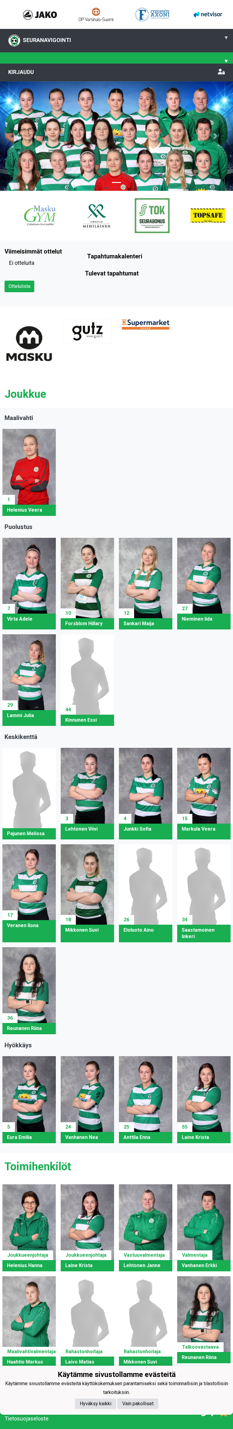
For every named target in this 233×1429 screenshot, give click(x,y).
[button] (17, 136)
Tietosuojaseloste (27, 1418)
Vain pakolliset (138, 1403)
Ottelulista (19, 286)
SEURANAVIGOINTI (125, 38)
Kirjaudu (21, 72)
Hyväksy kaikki (95, 1403)
